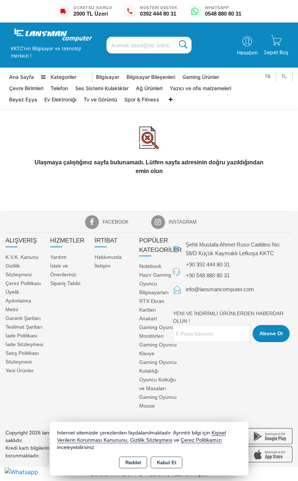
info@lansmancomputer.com (220, 289)
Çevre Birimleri (26, 88)
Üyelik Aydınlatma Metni (18, 300)
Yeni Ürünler (19, 370)
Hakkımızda (108, 257)
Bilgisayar (107, 77)
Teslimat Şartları (24, 327)
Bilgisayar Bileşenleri (150, 77)
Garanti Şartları (23, 318)
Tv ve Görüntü (100, 99)
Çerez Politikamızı (201, 440)
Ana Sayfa (21, 77)
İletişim (102, 266)
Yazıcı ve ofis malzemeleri (200, 88)
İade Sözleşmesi (24, 344)
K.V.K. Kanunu (22, 257)
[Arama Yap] (183, 45)
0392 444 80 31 (158, 14)
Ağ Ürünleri (149, 88)
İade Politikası (21, 335)
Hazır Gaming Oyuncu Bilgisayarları (155, 283)
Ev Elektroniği (60, 99)
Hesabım (247, 52)
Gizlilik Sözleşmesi (151, 440)
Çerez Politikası (23, 283)
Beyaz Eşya (23, 99)
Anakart (148, 318)
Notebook (150, 266)
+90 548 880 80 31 (208, 275)
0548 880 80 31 (223, 14)
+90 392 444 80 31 (208, 264)
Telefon (59, 88)
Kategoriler (62, 77)
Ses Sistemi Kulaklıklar (102, 88)
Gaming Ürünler (200, 77)
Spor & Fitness (141, 99)
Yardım (58, 257)
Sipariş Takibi (65, 283)
